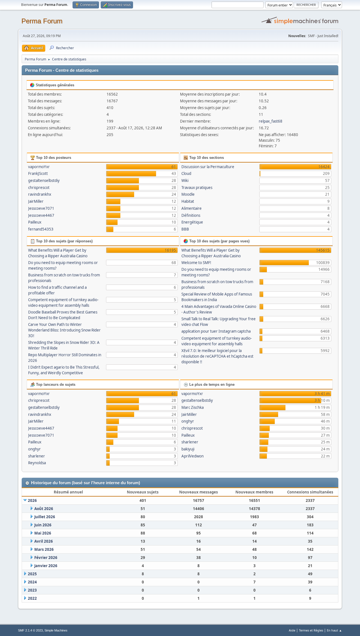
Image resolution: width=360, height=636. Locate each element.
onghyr (34, 449)
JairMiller (36, 201)
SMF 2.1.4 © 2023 (30, 630)
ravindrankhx (39, 194)
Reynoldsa (37, 462)
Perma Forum (41, 21)
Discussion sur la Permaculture (207, 166)
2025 (32, 573)
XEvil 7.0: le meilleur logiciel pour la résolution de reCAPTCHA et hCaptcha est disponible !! (217, 356)
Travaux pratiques (196, 187)
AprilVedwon (192, 456)
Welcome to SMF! (196, 262)
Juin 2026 (42, 524)
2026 (32, 500)
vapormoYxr (39, 166)
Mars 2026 (44, 549)
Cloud (186, 173)
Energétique (192, 222)
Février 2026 (45, 557)
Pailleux (34, 222)
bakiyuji (187, 449)
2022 (32, 598)
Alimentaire (191, 208)
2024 (32, 582)
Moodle (188, 194)
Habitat (187, 201)
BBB (185, 229)
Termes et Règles (311, 630)
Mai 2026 (42, 533)
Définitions (190, 215)
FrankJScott (38, 173)
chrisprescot (39, 187)
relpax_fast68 (270, 121)
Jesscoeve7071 (41, 208)
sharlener (36, 456)
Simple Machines (56, 630)
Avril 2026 (43, 541)
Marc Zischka (192, 407)
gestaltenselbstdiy (44, 180)
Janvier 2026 (45, 565)
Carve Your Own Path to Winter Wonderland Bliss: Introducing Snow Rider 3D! (64, 330)
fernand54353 (40, 229)
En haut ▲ (334, 630)
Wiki (184, 180)
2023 (32, 590)
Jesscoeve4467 (41, 215)
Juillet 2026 (44, 516)
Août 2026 (43, 508)
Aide (292, 630)
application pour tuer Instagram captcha (216, 331)
